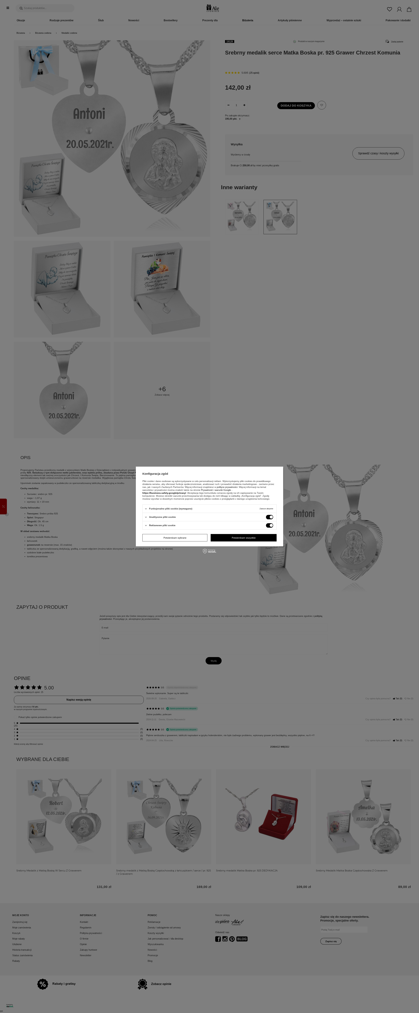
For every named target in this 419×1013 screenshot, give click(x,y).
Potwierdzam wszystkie (244, 537)
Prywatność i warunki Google (216, 490)
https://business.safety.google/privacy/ (164, 493)
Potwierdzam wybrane (175, 537)
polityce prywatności (227, 487)
